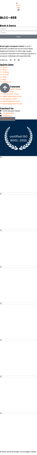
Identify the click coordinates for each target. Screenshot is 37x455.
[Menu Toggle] (19, 10)
